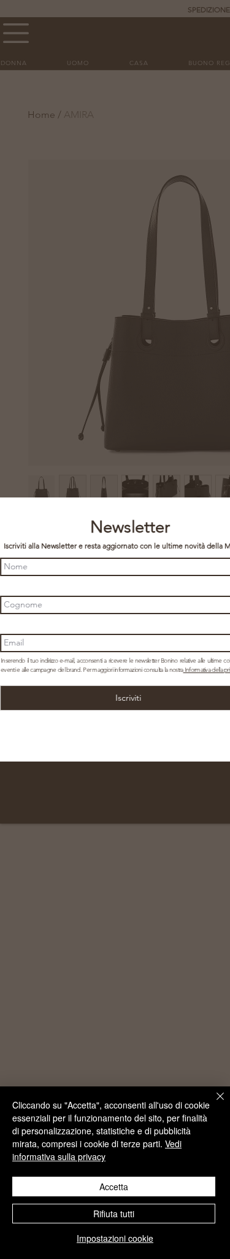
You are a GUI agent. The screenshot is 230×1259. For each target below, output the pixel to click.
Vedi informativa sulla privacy (97, 1150)
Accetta (113, 1186)
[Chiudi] (213, 1103)
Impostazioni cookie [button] (115, 1238)
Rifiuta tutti (113, 1213)
